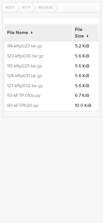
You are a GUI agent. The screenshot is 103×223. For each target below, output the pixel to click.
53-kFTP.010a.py (23, 95)
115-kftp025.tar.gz (24, 66)
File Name (17, 32)
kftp (27, 7)
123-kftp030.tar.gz (25, 56)
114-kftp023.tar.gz (24, 46)
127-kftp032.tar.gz (25, 86)
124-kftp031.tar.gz (24, 76)
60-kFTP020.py (22, 105)
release (46, 7)
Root (10, 7)
